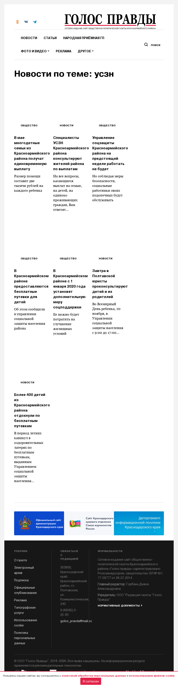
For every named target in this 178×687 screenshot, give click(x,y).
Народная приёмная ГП (83, 38)
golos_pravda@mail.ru (70, 621)
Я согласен (91, 681)
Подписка (21, 580)
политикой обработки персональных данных (94, 675)
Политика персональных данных (24, 638)
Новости (29, 38)
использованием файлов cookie (152, 675)
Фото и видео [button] (34, 51)
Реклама (63, 51)
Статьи (50, 38)
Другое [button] (84, 51)
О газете (20, 560)
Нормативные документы (119, 605)
